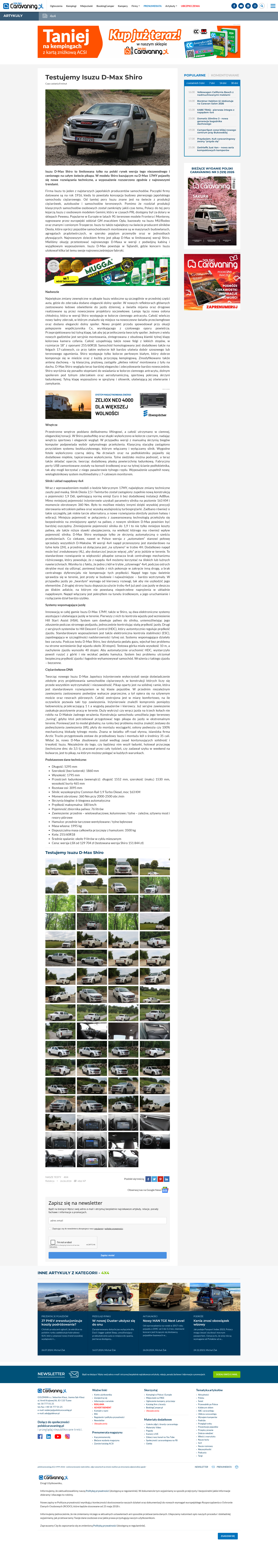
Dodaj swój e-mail (226, 1374)
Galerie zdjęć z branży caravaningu (162, 1424)
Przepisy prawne (205, 1430)
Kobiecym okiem (205, 1407)
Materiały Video (153, 1427)
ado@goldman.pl (52, 1413)
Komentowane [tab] (225, 75)
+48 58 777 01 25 (54, 1407)
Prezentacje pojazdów (208, 1427)
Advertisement (102, 1407)
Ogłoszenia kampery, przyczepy (160, 1401)
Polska (201, 1398)
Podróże (202, 1420)
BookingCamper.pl (154, 1407)
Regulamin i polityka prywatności (109, 1417)
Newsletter (99, 1420)
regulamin (98, 1228)
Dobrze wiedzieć (205, 1433)
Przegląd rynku (205, 1423)
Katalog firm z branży (156, 1404)
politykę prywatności (114, 1228)
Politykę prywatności (97, 1490)
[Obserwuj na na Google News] (165, 1190)
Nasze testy (203, 1439)
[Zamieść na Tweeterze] (154, 1178)
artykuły (13, 16)
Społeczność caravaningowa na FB (161, 1440)
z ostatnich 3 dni (195, 82)
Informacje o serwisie (104, 1401)
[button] (171, 6)
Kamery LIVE (152, 1434)
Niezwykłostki (204, 1449)
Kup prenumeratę (102, 1437)
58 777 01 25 (47, 1403)
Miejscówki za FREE (155, 1398)
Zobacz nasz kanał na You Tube (160, 1437)
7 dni (212, 82)
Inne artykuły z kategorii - (73, 1272)
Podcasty (202, 1452)
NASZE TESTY (53, 1176)
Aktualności (203, 1394)
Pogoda (149, 1430)
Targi (200, 1456)
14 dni (222, 82)
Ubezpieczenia (100, 1423)
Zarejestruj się (100, 1398)
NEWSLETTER (51, 1374)
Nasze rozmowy (205, 1446)
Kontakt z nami (101, 1410)
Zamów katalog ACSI (104, 1443)
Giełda (149, 1443)
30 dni (234, 82)
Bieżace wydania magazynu (106, 1440)
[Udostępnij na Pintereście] (160, 1178)
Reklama (99, 1404)
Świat (200, 1401)
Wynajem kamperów (207, 1417)
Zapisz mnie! (108, 1255)
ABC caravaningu (206, 1410)
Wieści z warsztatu (206, 1436)
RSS (96, 1414)
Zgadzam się (228, 1536)
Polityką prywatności (104, 1525)
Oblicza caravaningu (207, 1414)
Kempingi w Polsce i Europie (159, 1394)
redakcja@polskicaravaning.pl (58, 1410)
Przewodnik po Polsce (208, 1404)
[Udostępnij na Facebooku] (148, 1178)
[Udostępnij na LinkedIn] (166, 1178)
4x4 (66, 1176)
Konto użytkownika (103, 1394)
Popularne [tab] (195, 75)
